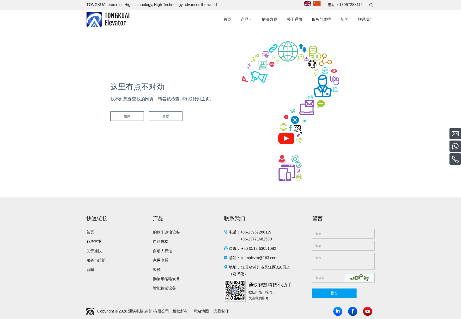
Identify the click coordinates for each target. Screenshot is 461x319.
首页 (165, 117)
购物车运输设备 (166, 232)
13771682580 (260, 239)
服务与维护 (96, 260)
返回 (127, 117)
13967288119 (351, 5)
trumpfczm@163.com (259, 258)
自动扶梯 (160, 241)
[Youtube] (367, 311)
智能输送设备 (164, 288)
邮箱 (318, 246)
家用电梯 (160, 260)
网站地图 (201, 311)
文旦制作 (221, 311)
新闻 (90, 270)
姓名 (318, 234)
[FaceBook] (352, 311)
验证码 (319, 278)
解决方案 (94, 241)
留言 (318, 258)
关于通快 (94, 251)
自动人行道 (162, 251)
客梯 (157, 270)
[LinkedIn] (337, 311)
